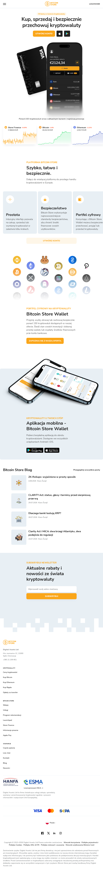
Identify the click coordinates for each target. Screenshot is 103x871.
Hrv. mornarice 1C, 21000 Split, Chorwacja (13, 654)
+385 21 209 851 (10, 659)
